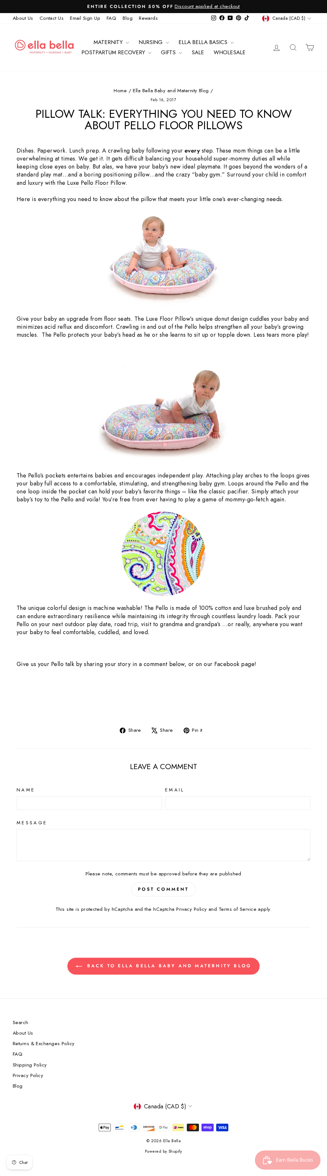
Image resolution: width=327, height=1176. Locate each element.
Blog (128, 18)
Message (32, 823)
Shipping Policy (30, 1064)
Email (175, 790)
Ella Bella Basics (204, 42)
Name (26, 790)
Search (20, 1022)
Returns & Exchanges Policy (44, 1043)
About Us (23, 18)
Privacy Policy (191, 909)
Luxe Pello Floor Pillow (96, 183)
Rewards (148, 18)
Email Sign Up (85, 18)
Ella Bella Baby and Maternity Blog (171, 90)
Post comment (163, 889)
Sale (198, 52)
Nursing (151, 42)
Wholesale (230, 52)
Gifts (169, 52)
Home (120, 90)
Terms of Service (237, 909)
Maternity (109, 42)
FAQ (111, 18)
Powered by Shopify (163, 1151)
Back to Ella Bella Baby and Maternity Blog (168, 966)
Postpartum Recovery (114, 52)
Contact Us (52, 18)
